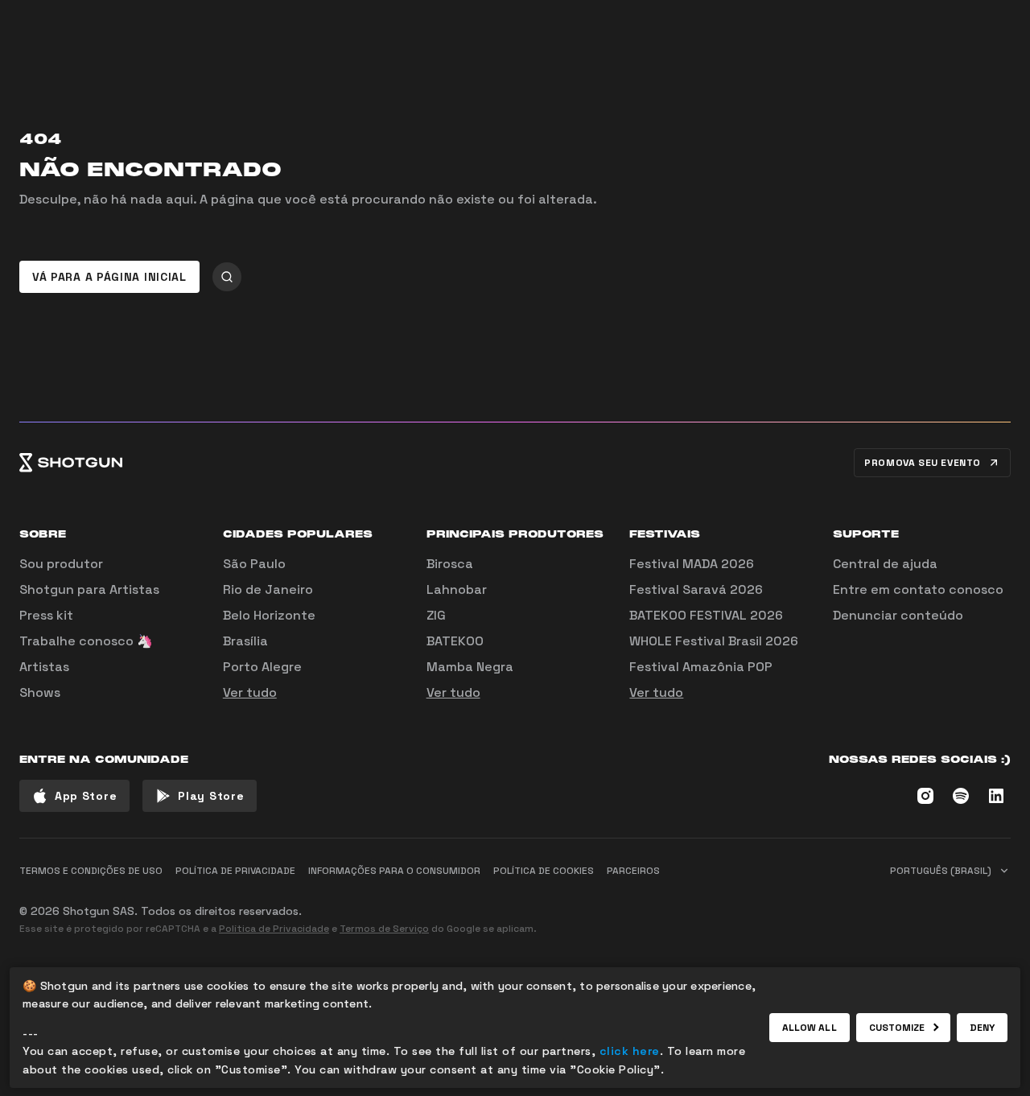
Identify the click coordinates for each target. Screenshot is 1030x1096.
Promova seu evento (922, 462)
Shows (39, 692)
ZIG (436, 615)
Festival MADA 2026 (691, 563)
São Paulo (254, 563)
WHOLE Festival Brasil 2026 (713, 640)
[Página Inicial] (70, 462)
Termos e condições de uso (91, 870)
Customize (897, 1027)
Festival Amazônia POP (700, 666)
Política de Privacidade (274, 928)
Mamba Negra (469, 666)
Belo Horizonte (269, 615)
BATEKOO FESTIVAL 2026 (706, 615)
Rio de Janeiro (268, 589)
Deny (982, 1027)
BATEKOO (455, 640)
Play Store (211, 796)
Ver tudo (250, 692)
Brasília (245, 640)
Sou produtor (61, 563)
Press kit (46, 615)
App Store (86, 796)
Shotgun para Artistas (89, 589)
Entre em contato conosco (918, 589)
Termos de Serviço (384, 928)
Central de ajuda (885, 563)
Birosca (449, 563)
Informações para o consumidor (394, 870)
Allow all (809, 1027)
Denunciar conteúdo (898, 615)
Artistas (44, 666)
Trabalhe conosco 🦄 (86, 640)
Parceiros (633, 870)
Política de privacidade (235, 870)
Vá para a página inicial (109, 277)
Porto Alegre (262, 666)
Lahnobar (456, 589)
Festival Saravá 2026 (696, 589)
